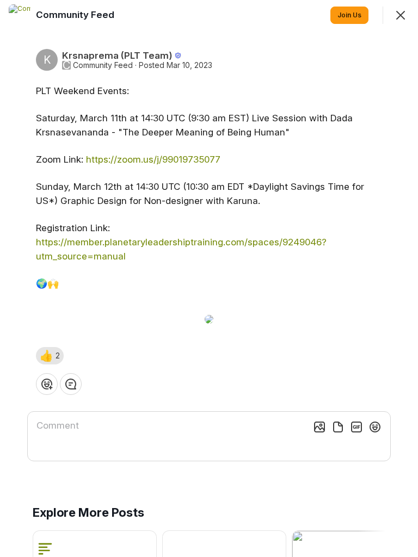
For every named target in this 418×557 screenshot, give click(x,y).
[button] (50, 355)
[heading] (76, 14)
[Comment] (71, 384)
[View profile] (19, 15)
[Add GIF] (356, 427)
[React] (46, 384)
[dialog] (209, 278)
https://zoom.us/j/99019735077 (153, 159)
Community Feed (103, 65)
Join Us (349, 15)
